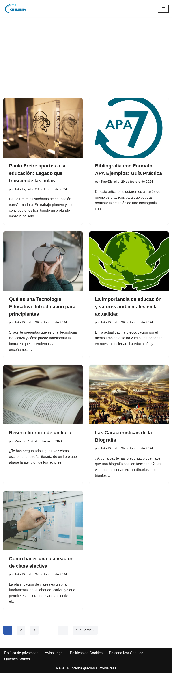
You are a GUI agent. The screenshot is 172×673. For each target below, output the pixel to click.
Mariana (20, 441)
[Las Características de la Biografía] (129, 394)
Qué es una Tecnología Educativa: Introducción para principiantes (42, 306)
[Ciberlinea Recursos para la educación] (16, 8)
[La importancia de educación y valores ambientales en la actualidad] (129, 261)
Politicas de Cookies (86, 653)
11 (63, 630)
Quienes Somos (17, 659)
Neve (60, 668)
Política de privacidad (21, 653)
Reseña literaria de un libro (40, 432)
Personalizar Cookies (126, 653)
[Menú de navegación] (163, 9)
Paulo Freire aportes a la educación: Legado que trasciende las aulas (37, 173)
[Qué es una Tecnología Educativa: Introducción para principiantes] (43, 261)
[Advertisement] (86, 64)
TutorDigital (23, 189)
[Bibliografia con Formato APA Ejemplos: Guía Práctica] (129, 128)
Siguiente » (85, 630)
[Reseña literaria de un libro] (43, 394)
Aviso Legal (54, 653)
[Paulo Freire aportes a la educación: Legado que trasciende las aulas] (43, 128)
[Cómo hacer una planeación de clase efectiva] (43, 520)
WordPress (107, 668)
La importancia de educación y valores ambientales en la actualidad (128, 306)
